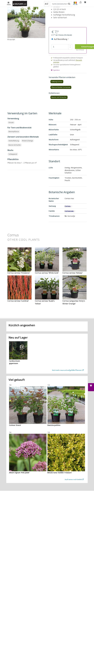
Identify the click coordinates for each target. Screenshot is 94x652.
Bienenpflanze (14, 131)
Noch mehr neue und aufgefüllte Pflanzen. (67, 370)
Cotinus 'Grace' (15, 425)
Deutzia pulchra (53, 425)
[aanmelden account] (80, 3)
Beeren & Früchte (15, 145)
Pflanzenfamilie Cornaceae (60, 87)
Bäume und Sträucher (59, 97)
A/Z (46, 3)
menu (9, 5)
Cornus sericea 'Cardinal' (18, 301)
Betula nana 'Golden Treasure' (59, 473)
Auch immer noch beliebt (73, 479)
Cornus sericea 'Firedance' (18, 273)
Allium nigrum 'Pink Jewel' (19, 473)
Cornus (68, 206)
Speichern (56, 70)
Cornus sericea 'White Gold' (47, 273)
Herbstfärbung (14, 141)
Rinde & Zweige (27, 141)
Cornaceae (69, 211)
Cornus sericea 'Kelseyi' (72, 273)
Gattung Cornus (56, 81)
